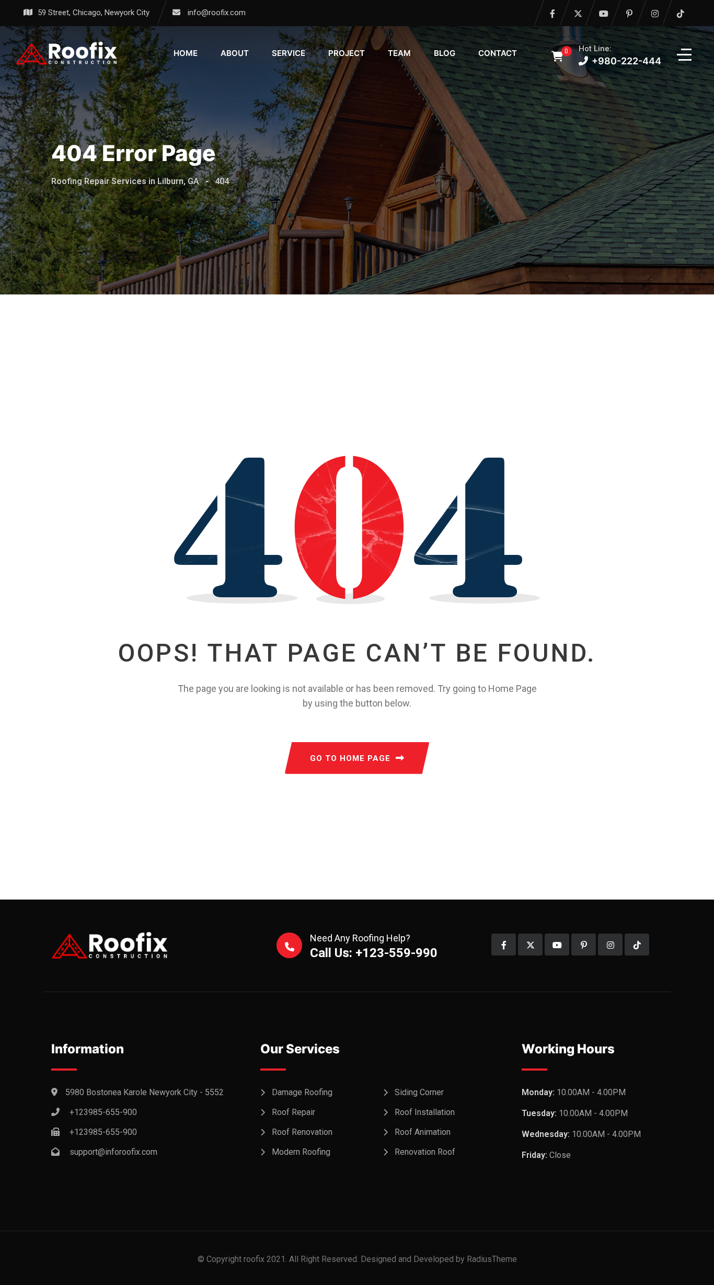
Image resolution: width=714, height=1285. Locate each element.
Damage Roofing (302, 1092)
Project (346, 53)
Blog (444, 53)
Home (186, 53)
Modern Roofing (301, 1152)
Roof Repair (293, 1112)
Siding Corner (419, 1092)
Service (288, 53)
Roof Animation (423, 1132)
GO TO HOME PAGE (350, 758)
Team (399, 53)
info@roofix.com (217, 12)
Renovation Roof (425, 1152)
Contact (497, 53)
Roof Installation (425, 1112)
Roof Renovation (302, 1132)
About (235, 53)
